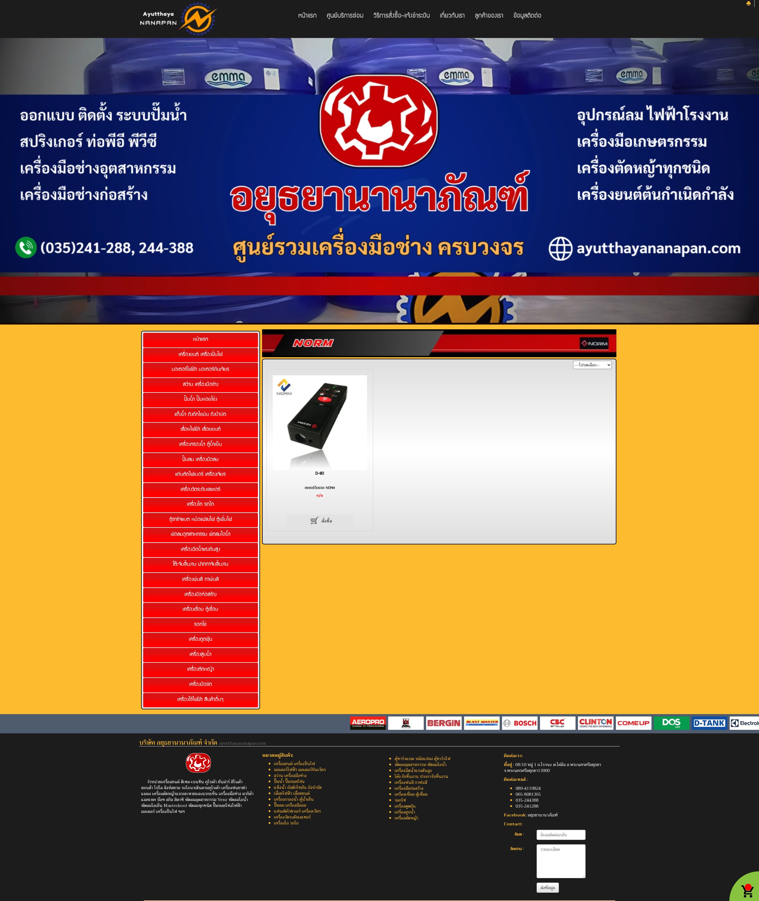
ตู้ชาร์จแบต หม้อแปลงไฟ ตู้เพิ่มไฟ (200, 520)
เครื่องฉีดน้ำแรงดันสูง (200, 550)
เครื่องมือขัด (200, 685)
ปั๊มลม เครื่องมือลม (200, 459)
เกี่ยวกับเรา (452, 16)
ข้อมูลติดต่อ (527, 16)
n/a (320, 496)
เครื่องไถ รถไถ (200, 505)
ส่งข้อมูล (547, 887)
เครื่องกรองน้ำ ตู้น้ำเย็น (200, 445)
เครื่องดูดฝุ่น (200, 640)
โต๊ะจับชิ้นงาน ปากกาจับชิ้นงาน (200, 564)
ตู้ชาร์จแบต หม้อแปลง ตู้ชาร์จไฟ (422, 758)
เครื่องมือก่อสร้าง (200, 594)
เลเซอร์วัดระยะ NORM (320, 488)
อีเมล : (519, 834)
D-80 (319, 474)
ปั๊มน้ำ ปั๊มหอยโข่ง (200, 400)
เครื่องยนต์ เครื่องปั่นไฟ (200, 354)
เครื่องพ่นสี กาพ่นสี (200, 580)
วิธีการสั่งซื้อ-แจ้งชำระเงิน (402, 16)
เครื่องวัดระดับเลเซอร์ (200, 489)
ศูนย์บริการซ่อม (345, 16)
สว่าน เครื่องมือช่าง (200, 385)
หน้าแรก (307, 16)
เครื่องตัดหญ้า (200, 670)
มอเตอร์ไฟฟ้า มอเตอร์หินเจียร (200, 370)
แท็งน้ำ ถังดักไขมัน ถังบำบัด (200, 415)
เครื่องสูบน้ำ (200, 655)
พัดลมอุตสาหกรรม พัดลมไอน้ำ (200, 535)
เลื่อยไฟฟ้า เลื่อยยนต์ (201, 430)
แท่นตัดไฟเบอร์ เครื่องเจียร (200, 475)
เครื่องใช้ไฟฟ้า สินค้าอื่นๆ (200, 699)
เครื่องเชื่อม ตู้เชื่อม (200, 610)
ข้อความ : (517, 849)
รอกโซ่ (200, 625)
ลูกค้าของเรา (489, 16)
